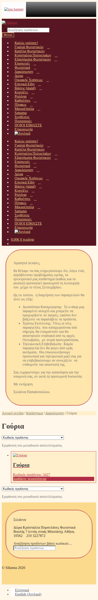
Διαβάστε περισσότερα (29, 479)
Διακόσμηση (54, 413)
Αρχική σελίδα (12, 413)
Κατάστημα (34, 413)
